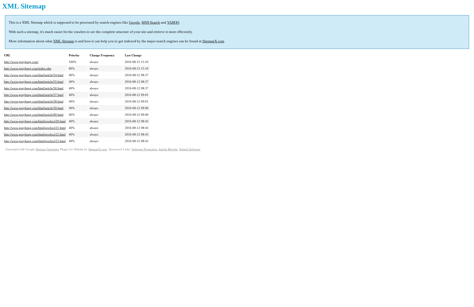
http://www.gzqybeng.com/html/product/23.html (35, 141)
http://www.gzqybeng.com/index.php (27, 68)
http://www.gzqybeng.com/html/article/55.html (33, 81)
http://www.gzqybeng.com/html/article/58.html (33, 101)
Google (134, 22)
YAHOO (173, 22)
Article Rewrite (168, 149)
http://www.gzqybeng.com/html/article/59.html (33, 108)
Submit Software (189, 149)
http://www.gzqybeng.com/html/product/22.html (35, 134)
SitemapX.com (213, 41)
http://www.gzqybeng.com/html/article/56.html (33, 88)
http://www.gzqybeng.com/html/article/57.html (33, 94)
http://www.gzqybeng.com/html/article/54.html (33, 75)
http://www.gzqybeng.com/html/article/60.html (33, 114)
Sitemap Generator (47, 149)
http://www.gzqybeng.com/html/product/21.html (35, 127)
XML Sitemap (63, 41)
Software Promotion (144, 149)
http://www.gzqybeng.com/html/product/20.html (35, 121)
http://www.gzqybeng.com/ (21, 61)
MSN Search (151, 22)
